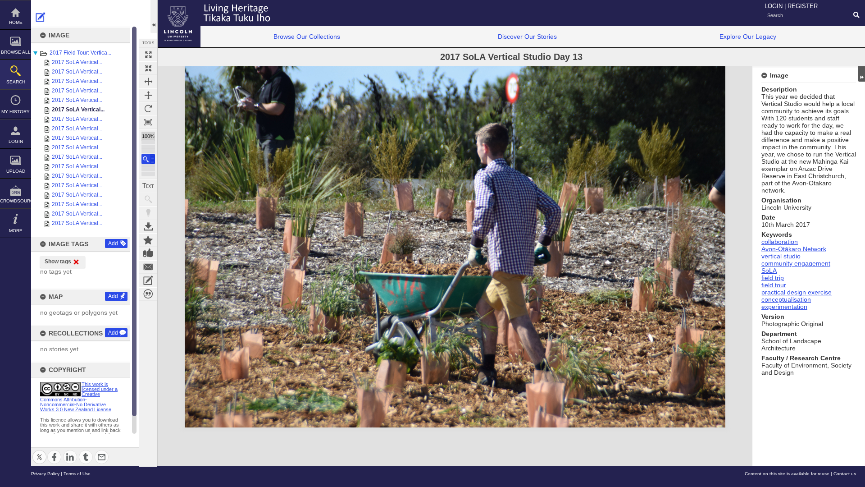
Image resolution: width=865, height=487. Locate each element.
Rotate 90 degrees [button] (148, 108)
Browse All (16, 52)
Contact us (844, 473)
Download (148, 226)
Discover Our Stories (527, 36)
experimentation (784, 306)
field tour (773, 285)
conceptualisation (786, 299)
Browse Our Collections (306, 36)
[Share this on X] (39, 451)
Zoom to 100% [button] (148, 122)
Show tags (58, 261)
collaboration (779, 241)
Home (16, 22)
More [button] (16, 230)
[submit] (856, 15)
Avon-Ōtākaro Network (793, 249)
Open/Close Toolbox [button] (153, 16)
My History (15, 111)
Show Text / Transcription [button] (148, 186)
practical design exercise (796, 292)
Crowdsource (15, 200)
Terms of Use (77, 473)
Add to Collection (148, 240)
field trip (772, 277)
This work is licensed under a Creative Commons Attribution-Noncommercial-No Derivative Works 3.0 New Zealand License (79, 396)
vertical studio (781, 256)
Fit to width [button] (148, 81)
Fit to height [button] (148, 95)
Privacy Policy (45, 473)
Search (15, 81)
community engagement (795, 263)
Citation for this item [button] (148, 294)
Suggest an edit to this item (41, 17)
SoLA (769, 270)
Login (16, 141)
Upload (15, 171)
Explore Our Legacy (747, 36)
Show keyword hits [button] (148, 199)
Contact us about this (148, 267)
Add (113, 243)
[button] (148, 159)
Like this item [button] (148, 253)
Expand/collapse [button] (861, 74)
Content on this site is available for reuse (787, 473)
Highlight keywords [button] (148, 213)
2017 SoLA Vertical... (77, 62)
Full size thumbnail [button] (148, 54)
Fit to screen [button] (148, 68)
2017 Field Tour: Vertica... (80, 53)
